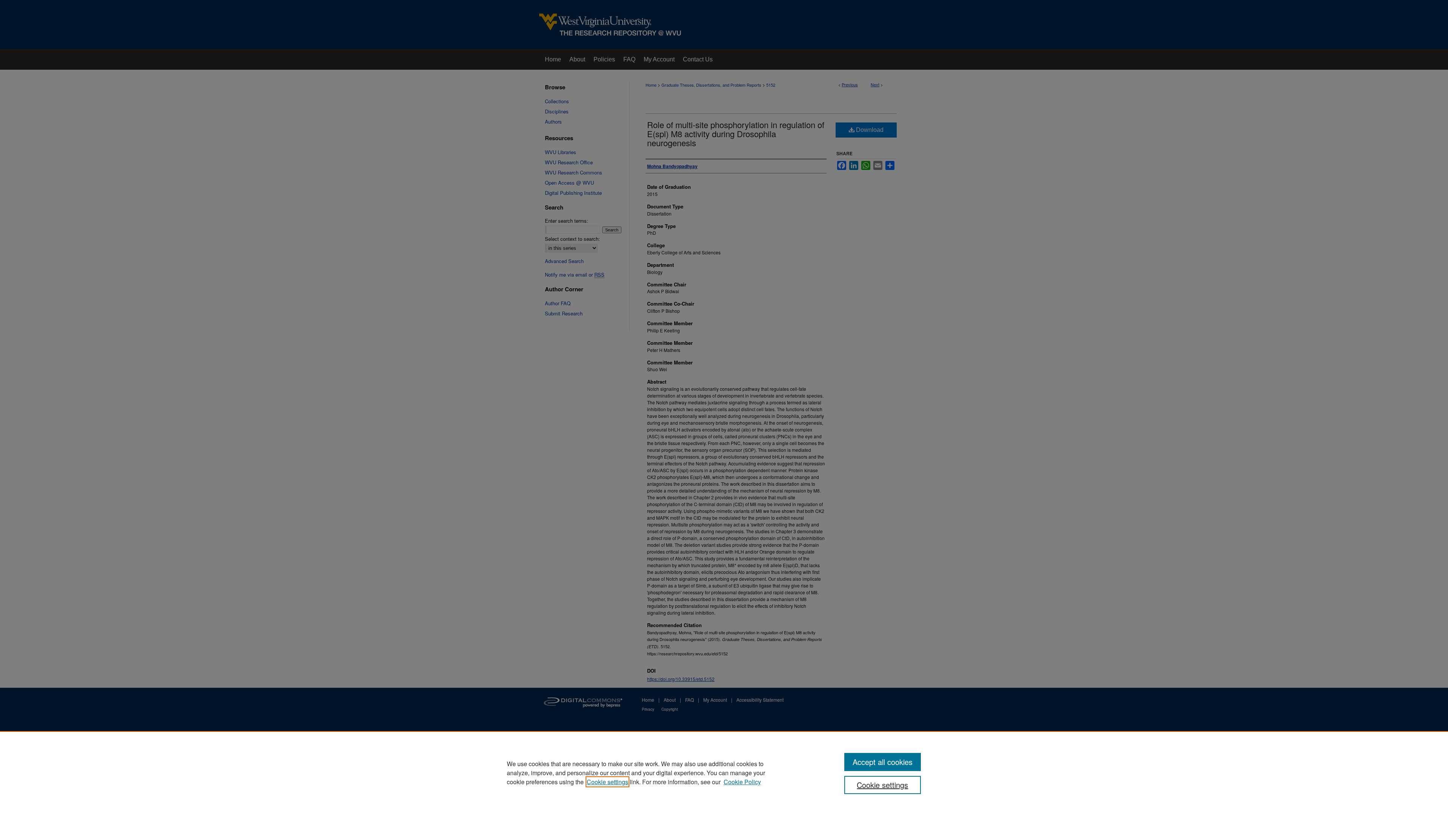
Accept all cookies (883, 761)
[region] (724, 772)
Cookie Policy (742, 781)
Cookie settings (607, 781)
